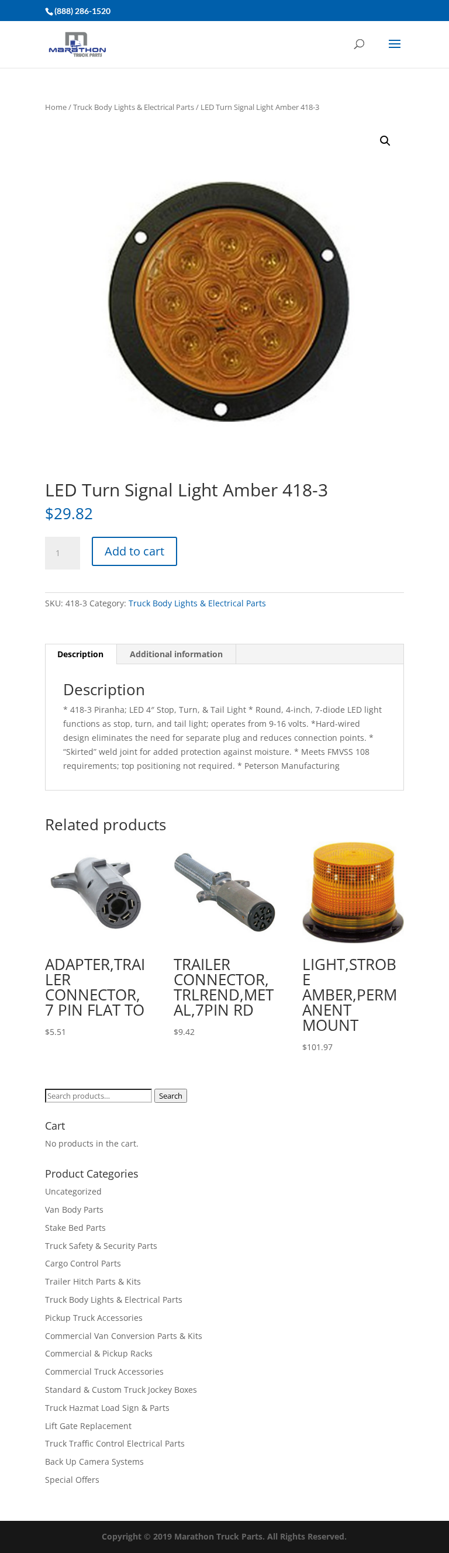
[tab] (80, 654)
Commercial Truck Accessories (104, 1371)
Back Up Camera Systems (94, 1461)
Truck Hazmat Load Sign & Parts (107, 1407)
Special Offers (72, 1479)
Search (170, 1095)
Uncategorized (73, 1191)
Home (56, 107)
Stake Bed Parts (75, 1227)
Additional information (176, 654)
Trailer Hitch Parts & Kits (93, 1281)
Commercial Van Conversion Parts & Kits (123, 1335)
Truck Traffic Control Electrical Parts (115, 1443)
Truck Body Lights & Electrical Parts (133, 107)
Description (80, 654)
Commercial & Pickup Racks (99, 1353)
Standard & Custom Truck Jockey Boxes (121, 1389)
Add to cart (134, 551)
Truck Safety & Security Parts (101, 1245)
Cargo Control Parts (83, 1263)
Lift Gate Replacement (89, 1425)
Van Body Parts (74, 1209)
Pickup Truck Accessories (94, 1317)
